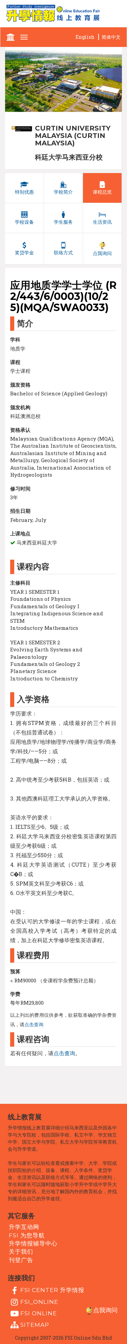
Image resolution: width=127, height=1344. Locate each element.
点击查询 (33, 1024)
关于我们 (21, 1251)
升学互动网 (24, 1227)
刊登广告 (21, 1259)
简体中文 (111, 37)
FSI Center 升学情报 (52, 1290)
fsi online (38, 1313)
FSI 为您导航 (27, 1235)
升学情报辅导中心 (33, 1243)
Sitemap (34, 1324)
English (85, 37)
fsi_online (39, 1301)
